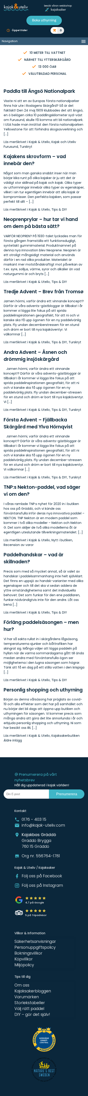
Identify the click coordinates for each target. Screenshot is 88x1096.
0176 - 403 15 (34, 819)
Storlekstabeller (29, 1002)
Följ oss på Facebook (42, 876)
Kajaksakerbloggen (32, 991)
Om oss (21, 985)
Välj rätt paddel (29, 1008)
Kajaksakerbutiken (65, 735)
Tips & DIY (59, 209)
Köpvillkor (23, 959)
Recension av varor (19, 545)
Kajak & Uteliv (39, 142)
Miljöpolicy (24, 965)
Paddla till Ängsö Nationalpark (39, 91)
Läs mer (10, 142)
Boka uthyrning (44, 20)
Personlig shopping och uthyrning (43, 690)
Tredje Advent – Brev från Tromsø (43, 291)
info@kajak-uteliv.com (43, 825)
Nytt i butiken (61, 540)
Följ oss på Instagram (42, 885)
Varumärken (26, 997)
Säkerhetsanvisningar (35, 941)
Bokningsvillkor (28, 953)
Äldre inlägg (13, 740)
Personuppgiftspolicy (35, 947)
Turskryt (26, 146)
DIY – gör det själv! (32, 1014)
